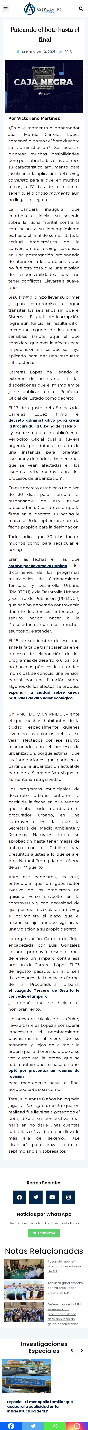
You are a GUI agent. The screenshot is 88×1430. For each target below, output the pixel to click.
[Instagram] (68, 1197)
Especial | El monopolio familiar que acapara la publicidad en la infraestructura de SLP (40, 1406)
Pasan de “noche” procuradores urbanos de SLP (65, 1266)
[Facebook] (19, 1197)
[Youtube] (52, 1197)
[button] (5, 8)
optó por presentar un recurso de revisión (44, 1073)
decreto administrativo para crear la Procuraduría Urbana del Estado (44, 423)
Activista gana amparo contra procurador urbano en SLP (65, 1288)
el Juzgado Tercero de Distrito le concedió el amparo (44, 993)
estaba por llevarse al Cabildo (37, 565)
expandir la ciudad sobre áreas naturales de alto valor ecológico (44, 695)
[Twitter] (36, 1197)
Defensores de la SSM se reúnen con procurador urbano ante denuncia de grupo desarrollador (64, 1314)
